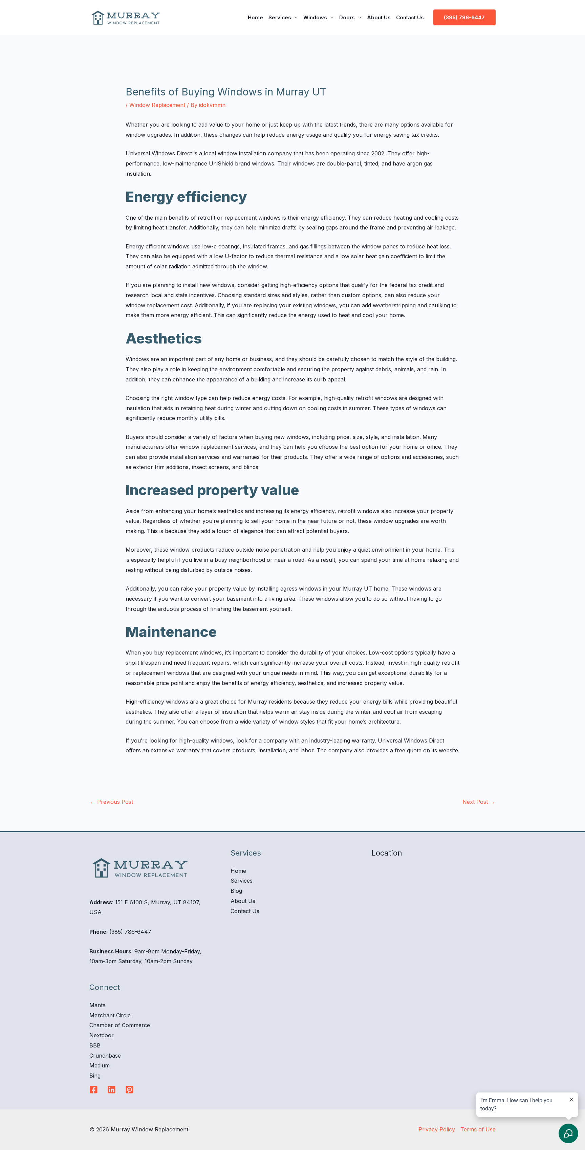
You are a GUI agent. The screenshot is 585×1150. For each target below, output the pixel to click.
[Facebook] (93, 1089)
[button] (464, 17)
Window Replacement (157, 105)
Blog (236, 890)
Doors (347, 17)
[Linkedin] (111, 1089)
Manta (97, 1005)
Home (255, 17)
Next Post (478, 801)
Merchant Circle (110, 1015)
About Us (379, 17)
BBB (95, 1045)
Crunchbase (105, 1055)
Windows (315, 17)
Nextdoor (101, 1035)
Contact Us (410, 17)
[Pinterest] (129, 1089)
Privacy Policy (436, 1129)
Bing (95, 1075)
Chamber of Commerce (119, 1025)
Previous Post (111, 801)
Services (279, 17)
